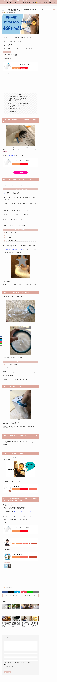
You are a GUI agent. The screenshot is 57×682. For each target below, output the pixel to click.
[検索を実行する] (54, 9)
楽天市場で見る (24, 543)
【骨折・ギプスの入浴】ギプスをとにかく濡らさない (17, 100)
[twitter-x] (48, 0)
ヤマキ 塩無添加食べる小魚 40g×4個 (17, 554)
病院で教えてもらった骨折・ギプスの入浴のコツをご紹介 (17, 98)
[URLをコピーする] (36, 592)
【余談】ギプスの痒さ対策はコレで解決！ (14, 108)
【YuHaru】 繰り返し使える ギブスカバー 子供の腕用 (21, 64)
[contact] (53, 0)
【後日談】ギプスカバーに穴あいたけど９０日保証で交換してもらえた (19, 106)
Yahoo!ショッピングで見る (24, 68)
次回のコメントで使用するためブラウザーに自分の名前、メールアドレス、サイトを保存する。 (17, 662)
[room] (50, 0)
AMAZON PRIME (12, 155)
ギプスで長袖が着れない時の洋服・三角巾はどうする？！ (22, 511)
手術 (7, 587)
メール (5, 655)
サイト (4, 659)
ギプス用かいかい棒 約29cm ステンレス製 (18, 486)
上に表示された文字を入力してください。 (9, 666)
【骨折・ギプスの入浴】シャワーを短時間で (15, 99)
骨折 (10, 587)
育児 (9, 587)
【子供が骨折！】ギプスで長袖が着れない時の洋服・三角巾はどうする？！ (23, 566)
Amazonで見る (16, 68)
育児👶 (4, 12)
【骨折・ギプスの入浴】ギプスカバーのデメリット (16, 105)
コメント (5, 640)
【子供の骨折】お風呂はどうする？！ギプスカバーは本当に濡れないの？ (19, 96)
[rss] (52, 0)
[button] (5, 592)
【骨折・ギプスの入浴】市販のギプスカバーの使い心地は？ (17, 103)
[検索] (54, 0)
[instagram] (49, 0)
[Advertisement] (20, 83)
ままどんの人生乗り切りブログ (10, 2)
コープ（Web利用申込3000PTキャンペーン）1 (14, 249)
